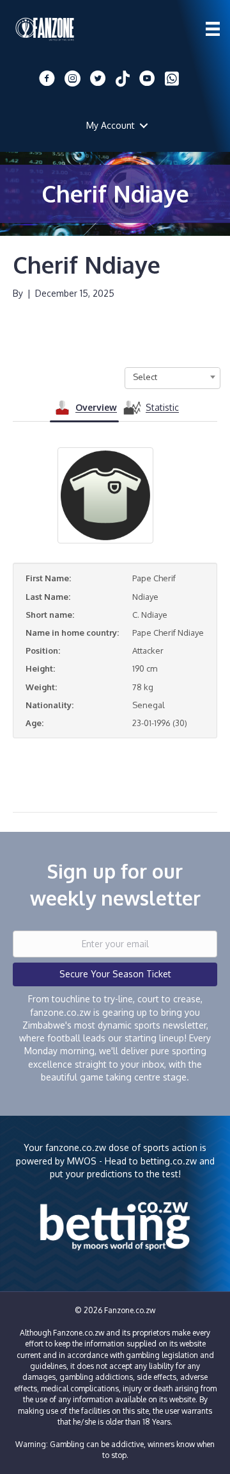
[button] (144, 125)
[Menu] (213, 29)
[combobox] (172, 377)
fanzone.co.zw (75, 1147)
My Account (110, 125)
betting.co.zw (169, 1160)
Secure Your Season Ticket (115, 973)
